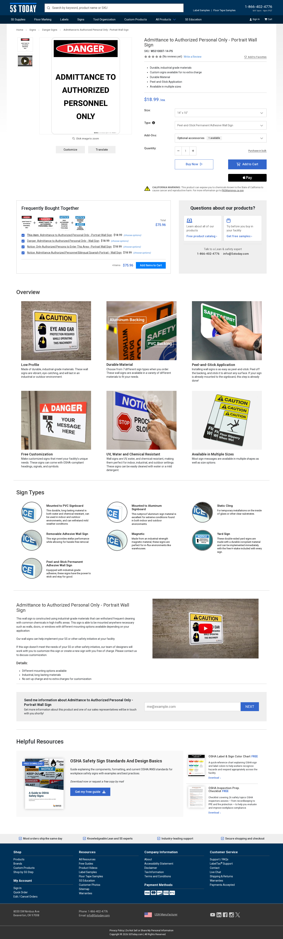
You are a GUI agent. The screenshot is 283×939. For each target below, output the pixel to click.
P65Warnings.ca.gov (233, 190)
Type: (148, 123)
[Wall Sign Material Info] (153, 123)
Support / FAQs (219, 859)
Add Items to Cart (151, 265)
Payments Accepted (222, 884)
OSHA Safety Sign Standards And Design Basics (116, 761)
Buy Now (192, 164)
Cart (270, 19)
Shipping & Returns (221, 876)
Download (213, 777)
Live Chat (215, 872)
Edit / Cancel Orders (25, 896)
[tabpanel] (222, 767)
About (148, 859)
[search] (114, 7)
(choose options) (132, 235)
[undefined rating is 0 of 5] (153, 56)
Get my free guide (88, 792)
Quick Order (20, 892)
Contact (214, 867)
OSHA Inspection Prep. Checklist (224, 789)
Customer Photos (89, 884)
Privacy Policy (117, 930)
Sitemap (84, 889)
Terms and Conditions (157, 876)
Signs (80, 19)
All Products (163, 19)
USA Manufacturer (166, 914)
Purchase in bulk (257, 150)
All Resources (87, 859)
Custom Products (135, 19)
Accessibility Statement (158, 863)
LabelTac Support (221, 863)
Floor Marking (42, 19)
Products (18, 859)
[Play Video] (25, 61)
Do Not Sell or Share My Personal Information (149, 930)
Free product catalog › (202, 236)
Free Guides (86, 863)
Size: (147, 110)
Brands (17, 863)
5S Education (193, 19)
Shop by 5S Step (23, 872)
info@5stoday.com (236, 253)
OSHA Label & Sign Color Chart (229, 756)
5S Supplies (18, 19)
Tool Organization (104, 19)
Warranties (85, 893)
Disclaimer (150, 867)
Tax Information (154, 872)
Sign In (256, 19)
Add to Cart (250, 164)
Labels (64, 19)
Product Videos (88, 867)
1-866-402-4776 (258, 6)
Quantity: (150, 148)
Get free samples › (239, 236)
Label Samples (201, 10)
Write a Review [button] (193, 56)
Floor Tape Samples (224, 10)
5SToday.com (136, 934)
